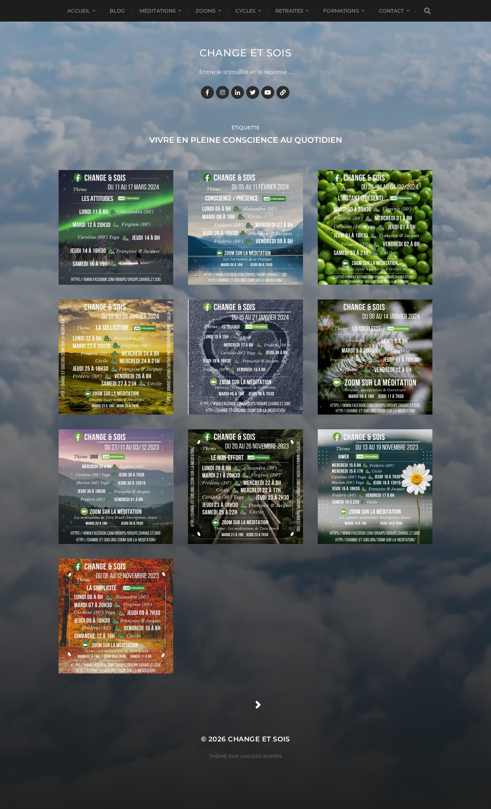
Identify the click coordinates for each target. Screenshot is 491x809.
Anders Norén (261, 756)
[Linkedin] (237, 92)
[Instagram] (222, 92)
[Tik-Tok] (282, 92)
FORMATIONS (341, 11)
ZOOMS (206, 11)
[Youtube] (267, 92)
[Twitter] (252, 92)
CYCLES (245, 11)
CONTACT (391, 11)
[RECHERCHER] (427, 11)
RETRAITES (289, 11)
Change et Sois (245, 53)
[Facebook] (207, 92)
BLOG (117, 11)
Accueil (78, 11)
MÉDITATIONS (157, 11)
